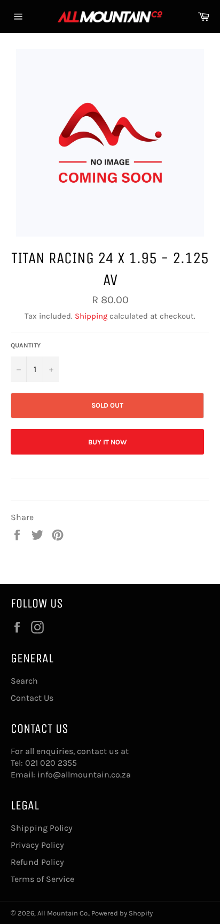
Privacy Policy (37, 845)
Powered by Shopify (122, 913)
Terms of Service (42, 879)
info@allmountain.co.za (84, 774)
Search (24, 681)
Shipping (91, 316)
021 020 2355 (51, 763)
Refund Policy (37, 862)
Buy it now (107, 442)
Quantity (26, 345)
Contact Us (32, 698)
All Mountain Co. (63, 913)
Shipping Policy (42, 828)
